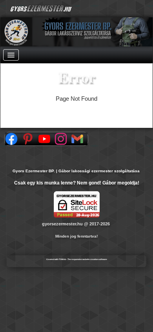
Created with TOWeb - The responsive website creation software (76, 259)
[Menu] (11, 55)
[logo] (67, 9)
